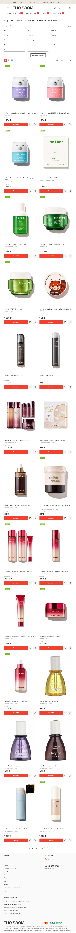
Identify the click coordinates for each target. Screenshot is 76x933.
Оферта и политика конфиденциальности (16, 901)
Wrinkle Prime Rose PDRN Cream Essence (53, 571)
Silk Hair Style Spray (46, 375)
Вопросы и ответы (9, 894)
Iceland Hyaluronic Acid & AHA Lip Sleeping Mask (18, 178)
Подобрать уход (30, 13)
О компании (7, 859)
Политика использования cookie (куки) (15, 907)
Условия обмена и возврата (12, 888)
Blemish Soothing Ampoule (48, 701)
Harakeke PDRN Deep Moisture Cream (52, 244)
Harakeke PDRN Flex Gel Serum (15, 244)
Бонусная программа (10, 868)
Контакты (6, 862)
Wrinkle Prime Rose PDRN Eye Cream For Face (20, 636)
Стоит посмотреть (13, 13)
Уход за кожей (56, 13)
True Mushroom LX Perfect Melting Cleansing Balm (54, 506)
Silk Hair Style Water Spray (13, 375)
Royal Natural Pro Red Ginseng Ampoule (17, 505)
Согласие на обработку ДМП (12, 913)
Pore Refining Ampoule (12, 766)
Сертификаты (8, 891)
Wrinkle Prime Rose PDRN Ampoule (16, 701)
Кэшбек (6, 871)
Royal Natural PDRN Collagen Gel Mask (52, 440)
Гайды (5, 874)
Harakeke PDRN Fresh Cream (14, 309)
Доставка (6, 881)
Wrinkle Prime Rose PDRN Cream (50, 636)
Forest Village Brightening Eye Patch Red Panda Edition (55, 310)
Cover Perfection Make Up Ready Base (52, 829)
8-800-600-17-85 (52, 866)
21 (42, 849)
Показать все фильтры (38, 55)
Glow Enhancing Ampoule (48, 766)
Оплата (6, 884)
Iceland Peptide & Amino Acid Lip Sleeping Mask (20, 113)
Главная (6, 17)
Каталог (14, 17)
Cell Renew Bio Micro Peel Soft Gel (16, 829)
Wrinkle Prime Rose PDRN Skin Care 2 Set (18, 571)
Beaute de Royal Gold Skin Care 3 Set (16, 440)
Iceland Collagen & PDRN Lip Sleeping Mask (54, 113)
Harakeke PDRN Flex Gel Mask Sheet (51, 178)
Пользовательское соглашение (13, 904)
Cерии (43, 13)
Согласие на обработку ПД (12, 910)
